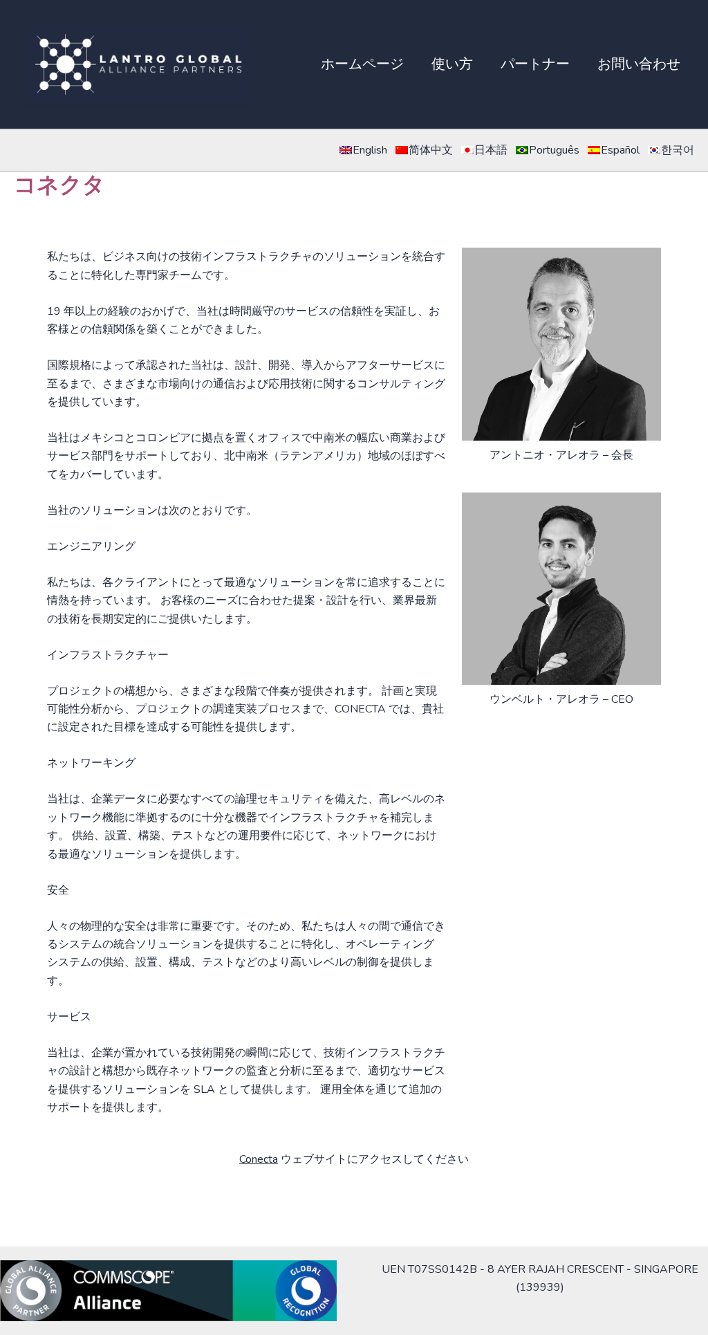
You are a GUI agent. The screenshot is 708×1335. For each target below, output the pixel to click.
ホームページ (362, 64)
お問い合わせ (638, 64)
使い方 (452, 64)
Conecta (258, 1159)
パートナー (535, 64)
